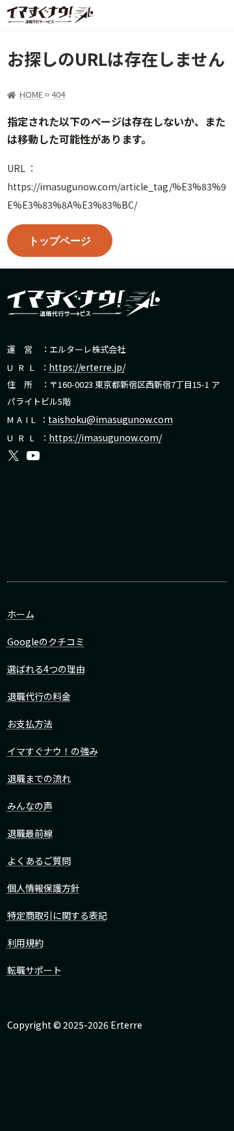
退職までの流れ (39, 778)
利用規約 (25, 942)
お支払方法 (30, 723)
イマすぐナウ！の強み (52, 750)
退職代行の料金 (39, 696)
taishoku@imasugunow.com (110, 419)
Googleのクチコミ (45, 641)
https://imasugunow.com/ (105, 437)
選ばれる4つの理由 (46, 668)
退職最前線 (30, 833)
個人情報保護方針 (43, 887)
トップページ (60, 240)
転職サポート (34, 970)
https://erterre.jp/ (87, 367)
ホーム (20, 614)
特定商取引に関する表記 (57, 915)
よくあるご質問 (39, 860)
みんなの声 (30, 805)
